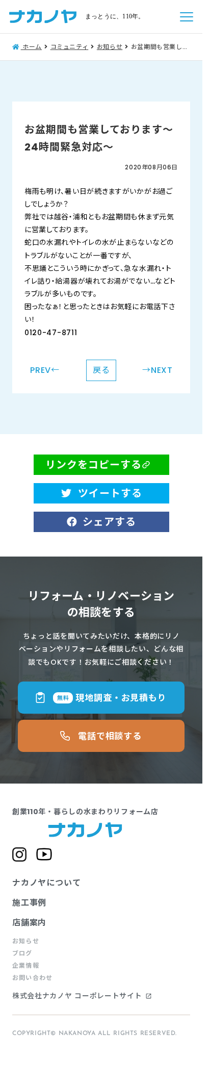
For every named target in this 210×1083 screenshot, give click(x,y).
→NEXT (157, 370)
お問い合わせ (32, 977)
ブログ (22, 953)
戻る (101, 370)
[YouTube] (44, 854)
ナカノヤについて (46, 883)
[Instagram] (19, 854)
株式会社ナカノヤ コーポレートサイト (82, 996)
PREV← (45, 370)
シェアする (109, 522)
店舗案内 (29, 922)
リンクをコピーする (93, 465)
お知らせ (25, 941)
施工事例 (29, 903)
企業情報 (25, 965)
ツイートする (110, 493)
